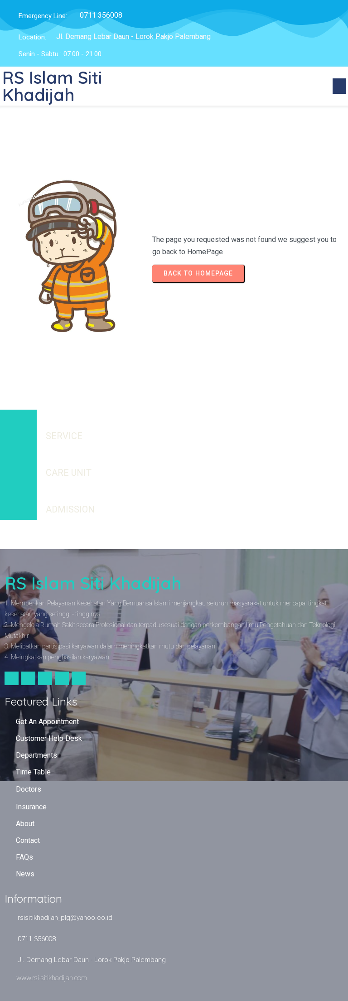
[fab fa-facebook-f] (12, 678)
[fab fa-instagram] (45, 678)
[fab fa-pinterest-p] (79, 678)
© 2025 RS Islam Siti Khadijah (174, 534)
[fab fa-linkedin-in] (62, 678)
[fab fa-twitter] (28, 678)
